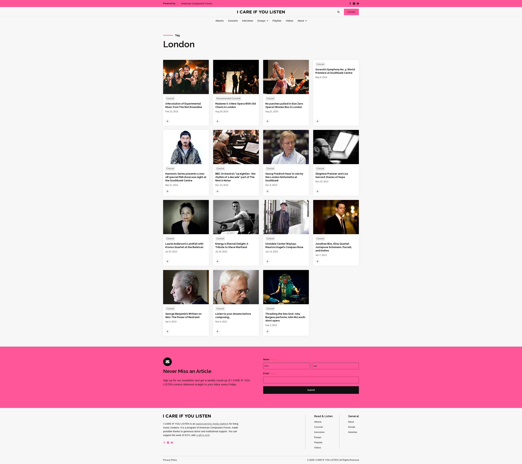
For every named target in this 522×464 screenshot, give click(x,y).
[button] (351, 12)
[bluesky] (358, 3)
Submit (311, 390)
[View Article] (186, 93)
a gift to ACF (203, 435)
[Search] (338, 12)
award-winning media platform (212, 423)
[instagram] (354, 3)
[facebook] (350, 3)
